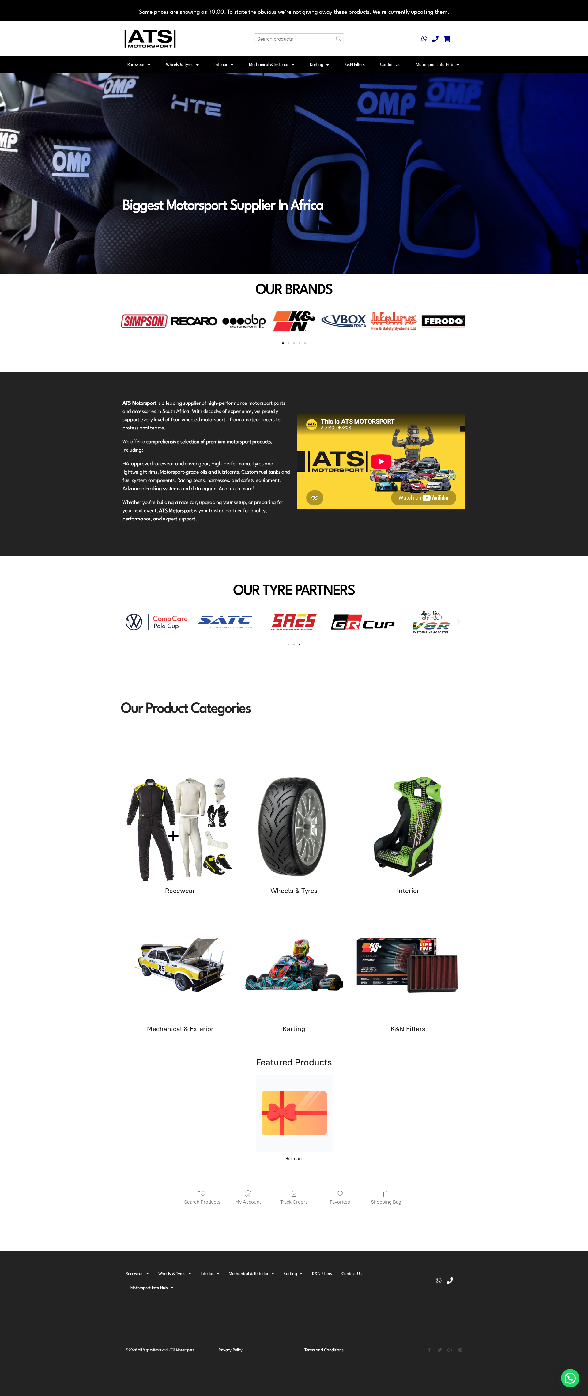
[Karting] (294, 965)
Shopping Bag (386, 1202)
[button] (126, 321)
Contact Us (390, 64)
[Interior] (407, 827)
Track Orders (294, 1202)
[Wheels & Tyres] (294, 827)
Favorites (340, 1202)
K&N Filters (354, 64)
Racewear (136, 64)
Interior (221, 64)
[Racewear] (180, 827)
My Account (248, 1202)
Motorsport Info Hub (434, 64)
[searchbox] (299, 38)
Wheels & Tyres (179, 64)
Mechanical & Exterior (268, 64)
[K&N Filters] (407, 965)
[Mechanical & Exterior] (180, 965)
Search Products (202, 1202)
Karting (316, 64)
